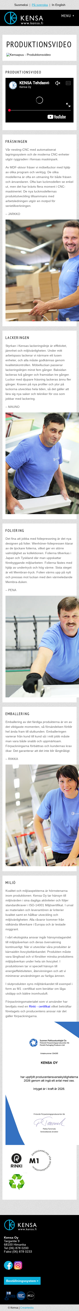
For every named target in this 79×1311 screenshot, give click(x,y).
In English (58, 5)
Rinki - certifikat (39, 1006)
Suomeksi (21, 5)
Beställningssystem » (22, 1281)
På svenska (40, 5)
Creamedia (27, 1307)
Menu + (68, 15)
